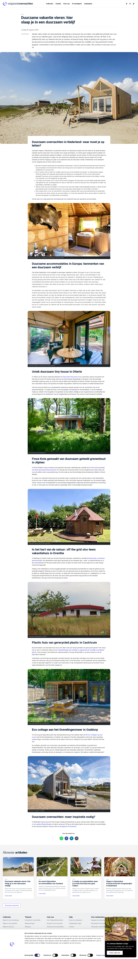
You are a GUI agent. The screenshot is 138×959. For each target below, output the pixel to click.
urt (13, 927)
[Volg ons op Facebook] (126, 4)
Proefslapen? (77, 4)
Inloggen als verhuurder (98, 920)
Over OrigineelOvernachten (55, 920)
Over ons (66, 4)
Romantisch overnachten (32, 920)
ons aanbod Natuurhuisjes (42, 824)
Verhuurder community (98, 927)
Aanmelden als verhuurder (99, 923)
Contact (71, 927)
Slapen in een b (7, 923)
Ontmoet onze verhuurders (55, 927)
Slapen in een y (7, 927)
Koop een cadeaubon (75, 920)
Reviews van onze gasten (55, 923)
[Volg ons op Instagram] (130, 4)
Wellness (27, 923)
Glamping (28, 927)
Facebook (72, 826)
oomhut (14, 923)
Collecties (49, 4)
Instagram (63, 826)
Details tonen (100, 955)
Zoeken (58, 4)
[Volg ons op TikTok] (133, 4)
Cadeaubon (88, 4)
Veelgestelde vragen (75, 923)
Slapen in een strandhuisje (11, 920)
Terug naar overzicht (12, 905)
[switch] (55, 955)
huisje (32, 923)
